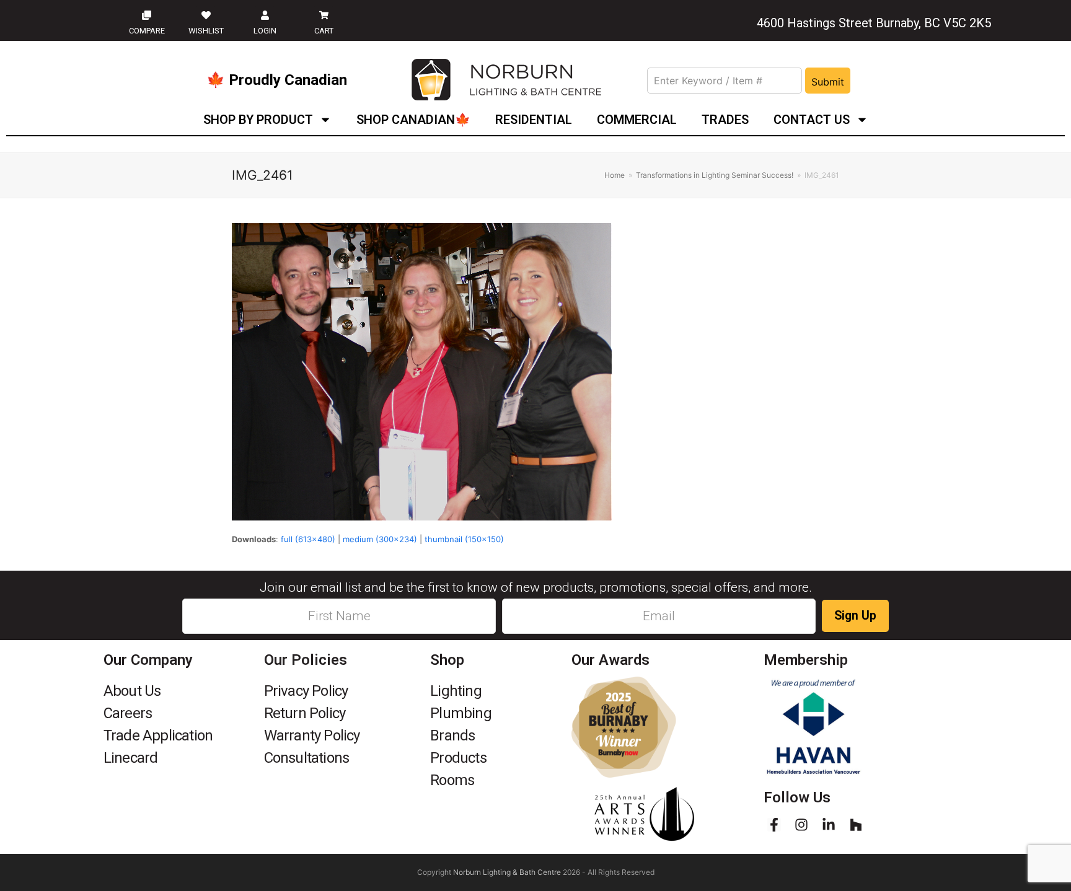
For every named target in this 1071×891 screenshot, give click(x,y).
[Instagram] (801, 825)
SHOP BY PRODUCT (258, 119)
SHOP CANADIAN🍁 (413, 119)
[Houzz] (856, 825)
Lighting (456, 691)
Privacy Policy (306, 691)
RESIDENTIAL (533, 119)
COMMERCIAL (637, 119)
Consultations (307, 757)
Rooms (452, 780)
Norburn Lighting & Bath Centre (507, 872)
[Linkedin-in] (828, 825)
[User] (264, 15)
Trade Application (158, 735)
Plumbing (460, 713)
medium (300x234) (380, 539)
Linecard (131, 757)
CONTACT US (812, 119)
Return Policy (305, 713)
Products (458, 757)
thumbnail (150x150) (464, 539)
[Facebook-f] (774, 825)
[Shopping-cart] (323, 15)
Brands (452, 735)
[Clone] (147, 15)
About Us (132, 691)
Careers (128, 713)
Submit (827, 82)
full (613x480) (308, 539)
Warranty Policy (312, 735)
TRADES (725, 119)
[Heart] (205, 15)
